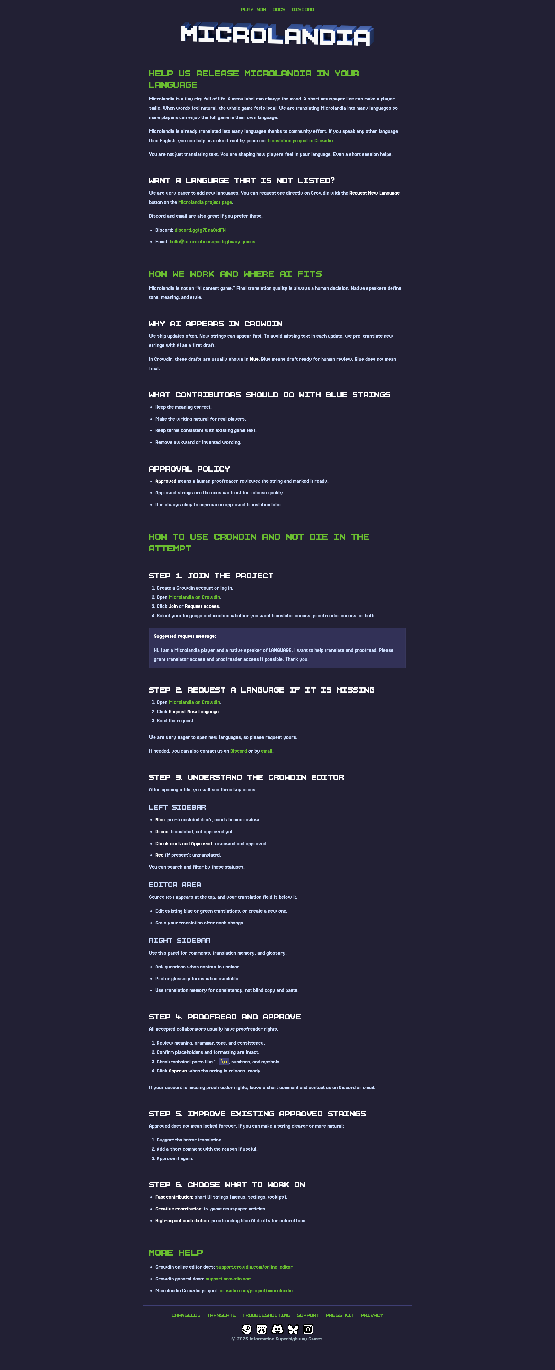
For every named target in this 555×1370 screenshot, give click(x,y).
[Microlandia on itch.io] (261, 1329)
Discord (303, 9)
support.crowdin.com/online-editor (254, 1267)
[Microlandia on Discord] (277, 1329)
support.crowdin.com (228, 1279)
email (266, 751)
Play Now (253, 9)
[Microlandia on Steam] (247, 1329)
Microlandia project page (205, 202)
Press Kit (340, 1315)
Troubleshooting (266, 1315)
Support (308, 1315)
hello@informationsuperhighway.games (212, 242)
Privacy (372, 1315)
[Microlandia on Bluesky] (293, 1329)
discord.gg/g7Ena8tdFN (200, 230)
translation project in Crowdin (300, 140)
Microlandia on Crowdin (194, 597)
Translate (221, 1315)
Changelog (186, 1315)
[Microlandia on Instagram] (308, 1329)
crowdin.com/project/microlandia (256, 1291)
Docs (279, 9)
